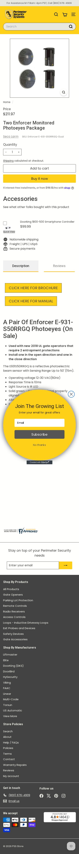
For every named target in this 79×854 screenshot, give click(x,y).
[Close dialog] (71, 394)
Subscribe (39, 434)
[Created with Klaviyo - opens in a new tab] (39, 462)
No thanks (39, 445)
